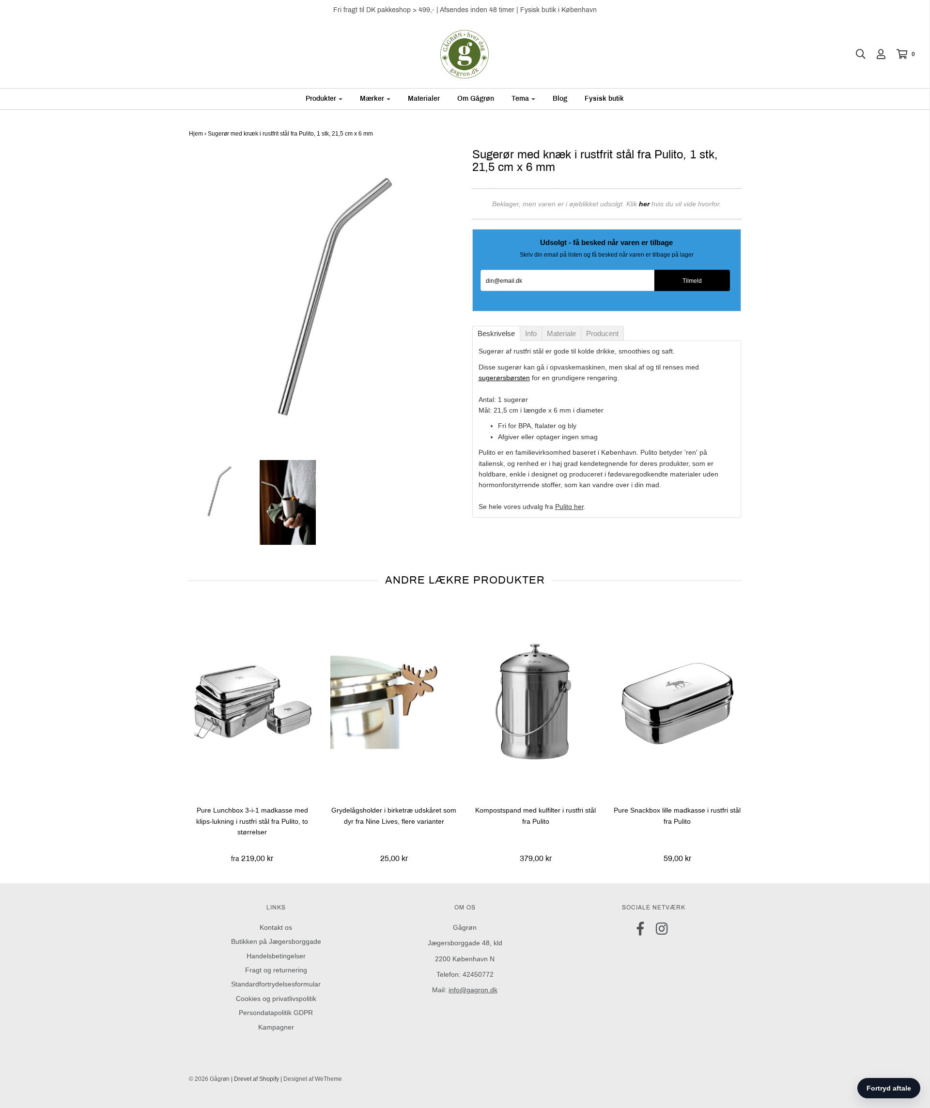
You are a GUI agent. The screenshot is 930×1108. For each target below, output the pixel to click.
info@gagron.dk (473, 990)
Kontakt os (276, 927)
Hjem (196, 133)
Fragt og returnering (276, 970)
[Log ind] (876, 54)
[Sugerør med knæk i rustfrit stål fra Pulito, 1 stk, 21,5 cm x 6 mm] (217, 491)
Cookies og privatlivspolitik (276, 998)
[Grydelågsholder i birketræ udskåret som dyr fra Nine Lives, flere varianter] (394, 700)
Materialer (424, 98)
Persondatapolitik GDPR (276, 1012)
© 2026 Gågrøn (209, 1079)
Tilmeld (692, 280)
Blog (560, 98)
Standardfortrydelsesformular (276, 984)
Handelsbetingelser (276, 956)
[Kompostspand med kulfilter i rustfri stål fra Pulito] (536, 700)
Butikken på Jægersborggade (276, 941)
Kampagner (276, 1027)
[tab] (496, 333)
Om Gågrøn (475, 98)
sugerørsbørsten (504, 378)
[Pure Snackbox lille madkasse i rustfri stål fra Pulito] (677, 700)
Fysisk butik (604, 98)
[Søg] (856, 54)
